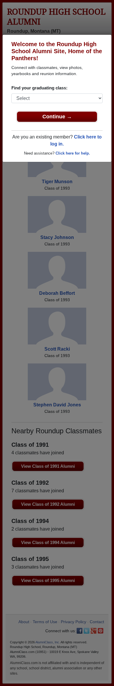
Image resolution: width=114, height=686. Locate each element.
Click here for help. (73, 153)
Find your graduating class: (39, 87)
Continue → (57, 116)
